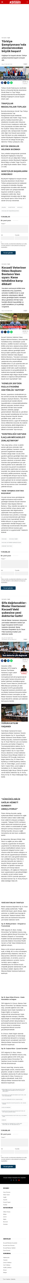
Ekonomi (5, 1221)
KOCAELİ (4, 539)
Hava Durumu (6, 1192)
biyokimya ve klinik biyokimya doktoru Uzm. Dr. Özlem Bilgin (14, 1095)
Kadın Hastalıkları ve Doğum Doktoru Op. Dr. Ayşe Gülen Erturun (13, 1111)
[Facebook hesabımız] (11, 1180)
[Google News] (25, 83)
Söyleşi (5, 1204)
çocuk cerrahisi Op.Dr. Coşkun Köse (12, 1099)
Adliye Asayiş (6, 1211)
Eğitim (4, 1219)
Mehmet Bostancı (7, 546)
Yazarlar (5, 1260)
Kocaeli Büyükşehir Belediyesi (10, 210)
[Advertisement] (14, 20)
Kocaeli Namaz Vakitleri (9, 1248)
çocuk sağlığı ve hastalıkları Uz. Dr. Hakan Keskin (14, 1103)
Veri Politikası (6, 1265)
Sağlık (25, 64)
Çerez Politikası (7, 1262)
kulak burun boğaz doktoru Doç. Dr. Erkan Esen (14, 1116)
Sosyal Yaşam (6, 1202)
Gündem (5, 1224)
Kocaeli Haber (14, 539)
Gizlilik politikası (7, 1267)
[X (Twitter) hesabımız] (13, 1180)
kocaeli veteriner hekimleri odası (11, 542)
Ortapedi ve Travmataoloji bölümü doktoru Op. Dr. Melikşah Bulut (12, 1124)
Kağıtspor (12, 207)
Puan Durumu (6, 1250)
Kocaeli (20, 207)
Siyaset (5, 1199)
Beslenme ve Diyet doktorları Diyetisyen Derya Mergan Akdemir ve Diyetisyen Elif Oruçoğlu (13, 1090)
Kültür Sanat (6, 1194)
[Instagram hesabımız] (16, 1180)
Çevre (5, 1216)
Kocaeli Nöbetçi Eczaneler (10, 1243)
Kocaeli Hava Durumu (9, 1245)
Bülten (5, 1214)
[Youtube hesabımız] (19, 1180)
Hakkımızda (6, 1257)
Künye (5, 1270)
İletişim (5, 1272)
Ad (2, 235)
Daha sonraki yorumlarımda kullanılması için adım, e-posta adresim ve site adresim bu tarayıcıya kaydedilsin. (14, 245)
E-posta (17, 235)
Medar (4, 1120)
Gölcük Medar (6, 1107)
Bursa (4, 207)
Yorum (3, 223)
